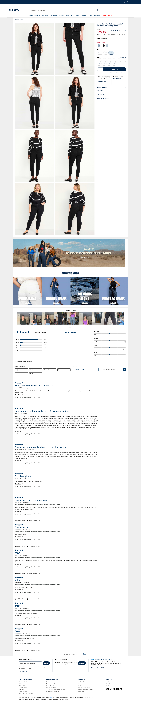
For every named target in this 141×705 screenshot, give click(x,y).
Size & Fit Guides (23, 691)
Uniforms (45, 15)
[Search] (97, 10)
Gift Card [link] (129, 10)
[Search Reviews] (124, 369)
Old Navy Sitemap (82, 681)
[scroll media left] (15, 318)
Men (67, 15)
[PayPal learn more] (118, 73)
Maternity (97, 15)
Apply (93, 667)
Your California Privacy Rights (60, 697)
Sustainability (80, 697)
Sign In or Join (91, 2)
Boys (77, 15)
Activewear (53, 15)
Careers (80, 683)
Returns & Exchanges (24, 685)
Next (84, 654)
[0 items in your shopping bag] (127, 2)
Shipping (21, 683)
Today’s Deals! (107, 15)
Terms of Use (72, 697)
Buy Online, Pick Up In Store (26, 693)
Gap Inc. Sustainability (84, 687)
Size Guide (123, 57)
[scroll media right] (125, 318)
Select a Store (117, 78)
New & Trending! (34, 15)
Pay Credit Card (50, 681)
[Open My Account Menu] (123, 2)
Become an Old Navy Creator (85, 689)
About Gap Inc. (89, 697)
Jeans (21, 19)
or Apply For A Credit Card (52, 691)
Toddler (84, 15)
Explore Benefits (50, 685)
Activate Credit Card (51, 687)
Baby (90, 15)
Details (97, 2)
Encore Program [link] (121, 10)
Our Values (81, 685)
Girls (72, 15)
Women (61, 15)
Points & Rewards (50, 683)
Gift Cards (21, 689)
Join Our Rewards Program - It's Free (55, 689)
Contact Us (109, 681)
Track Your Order (23, 687)
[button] (54, 129)
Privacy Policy (23, 671)
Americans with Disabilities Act (26, 699)
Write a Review (70, 332)
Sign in (100, 81)
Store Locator (109, 683)
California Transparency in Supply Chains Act (46, 699)
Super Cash (81, 691)
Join (105, 81)
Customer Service (23, 681)
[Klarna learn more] (124, 73)
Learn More (100, 667)
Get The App (109, 685)
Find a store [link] (111, 10)
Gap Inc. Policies (63, 699)
